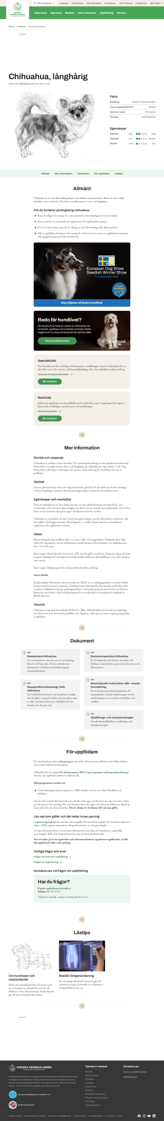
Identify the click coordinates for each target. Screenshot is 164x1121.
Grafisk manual (15, 1116)
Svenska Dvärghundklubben (53, 374)
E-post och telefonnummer (135, 1072)
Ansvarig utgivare (96, 1116)
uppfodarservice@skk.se (58, 888)
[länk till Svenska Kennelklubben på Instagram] (144, 1116)
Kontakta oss (141, 3)
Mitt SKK (88, 1072)
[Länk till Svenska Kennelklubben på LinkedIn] (154, 1116)
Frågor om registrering (46, 862)
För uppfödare (102, 173)
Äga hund (55, 13)
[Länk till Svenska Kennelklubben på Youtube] (149, 1116)
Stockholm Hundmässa (95, 1094)
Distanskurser (77, 3)
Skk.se (11, 26)
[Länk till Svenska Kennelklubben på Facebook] (139, 1116)
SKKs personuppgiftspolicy (59, 1116)
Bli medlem (50, 381)
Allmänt (45, 173)
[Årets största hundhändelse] (82, 275)
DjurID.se (89, 1090)
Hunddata (89, 1079)
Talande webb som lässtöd (34, 1116)
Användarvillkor (79, 1116)
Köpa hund (40, 13)
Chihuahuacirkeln (48, 411)
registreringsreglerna (46, 822)
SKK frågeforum (130, 1077)
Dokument (83, 173)
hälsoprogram (66, 761)
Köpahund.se (90, 1087)
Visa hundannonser (57, 340)
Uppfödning (106, 13)
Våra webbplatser (93, 3)
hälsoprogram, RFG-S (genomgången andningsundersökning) (96, 772)
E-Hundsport (109, 3)
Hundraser (64, 3)
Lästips (119, 173)
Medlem (69, 13)
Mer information (63, 173)
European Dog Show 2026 (96, 1098)
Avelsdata (89, 1083)
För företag (89, 1101)
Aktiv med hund (87, 13)
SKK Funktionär (125, 3)
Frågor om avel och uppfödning (51, 856)
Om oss (121, 13)
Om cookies (110, 1116)
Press (119, 1116)
